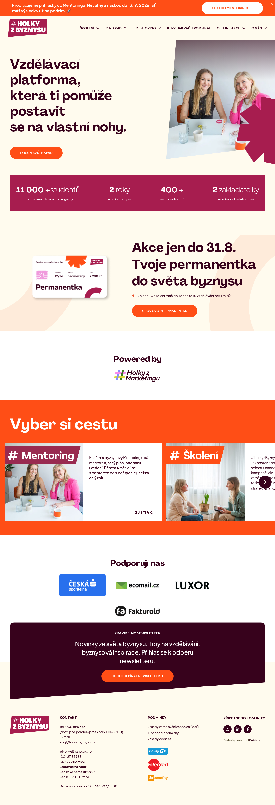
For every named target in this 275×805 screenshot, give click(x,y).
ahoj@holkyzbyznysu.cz (77, 742)
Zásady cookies (159, 739)
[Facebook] (248, 730)
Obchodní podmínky (163, 733)
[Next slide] (265, 482)
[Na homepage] (27, 28)
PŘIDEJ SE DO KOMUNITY (244, 718)
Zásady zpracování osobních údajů (173, 727)
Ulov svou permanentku (164, 311)
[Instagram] (227, 730)
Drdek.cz (255, 740)
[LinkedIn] (238, 730)
